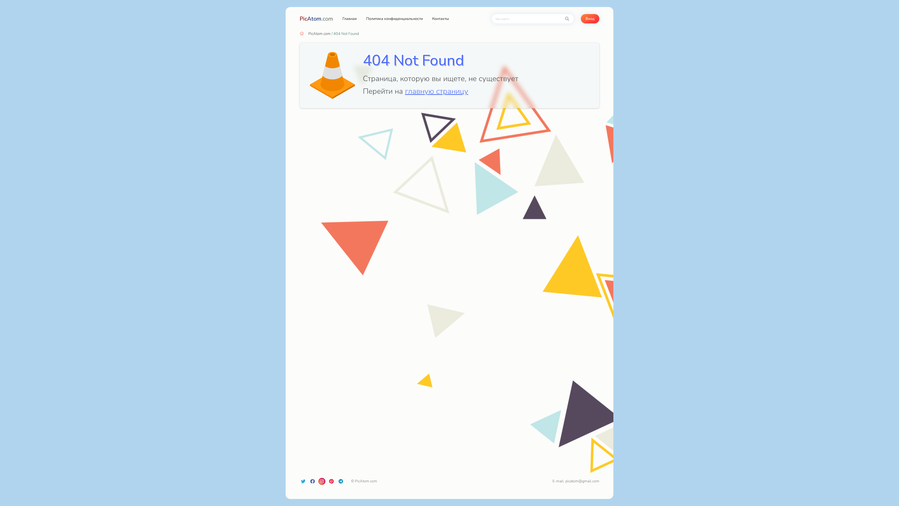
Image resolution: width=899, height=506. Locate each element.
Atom (316, 18)
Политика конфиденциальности (394, 18)
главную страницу (436, 91)
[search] (567, 19)
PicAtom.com (319, 33)
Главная (350, 18)
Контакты (440, 18)
